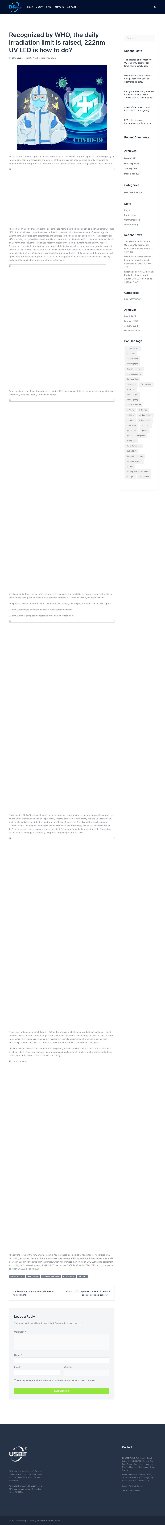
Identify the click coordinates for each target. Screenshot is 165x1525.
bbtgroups (17, 58)
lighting (144, 430)
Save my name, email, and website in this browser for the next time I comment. (56, 1380)
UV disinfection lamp (135, 456)
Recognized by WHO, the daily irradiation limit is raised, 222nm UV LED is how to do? (139, 94)
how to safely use (134, 405)
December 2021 (132, 173)
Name (18, 1355)
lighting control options (136, 435)
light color (146, 425)
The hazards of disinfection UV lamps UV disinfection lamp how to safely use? (137, 62)
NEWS (48, 7)
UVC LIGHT (82, 1276)
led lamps (143, 410)
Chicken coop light (134, 369)
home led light (132, 394)
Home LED (131, 389)
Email (17, 1367)
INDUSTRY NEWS (48, 58)
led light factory (145, 415)
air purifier (131, 353)
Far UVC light (33, 1276)
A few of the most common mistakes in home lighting (137, 109)
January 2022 (131, 168)
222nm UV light (16, 1276)
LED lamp (130, 410)
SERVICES (59, 7)
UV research (68, 1276)
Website (68, 1367)
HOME (30, 7)
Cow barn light (132, 379)
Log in (127, 210)
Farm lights (131, 384)
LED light (130, 415)
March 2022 (130, 158)
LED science (131, 425)
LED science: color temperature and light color (137, 121)
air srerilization (132, 358)
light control (131, 430)
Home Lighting (132, 400)
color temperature (134, 374)
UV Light (130, 477)
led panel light (145, 420)
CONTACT (71, 7)
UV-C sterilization (134, 446)
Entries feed (130, 215)
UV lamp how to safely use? (138, 471)
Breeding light (132, 364)
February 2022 (131, 163)
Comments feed (132, 219)
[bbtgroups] (15, 7)
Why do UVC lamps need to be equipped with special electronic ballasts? (137, 78)
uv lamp (130, 466)
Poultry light (131, 441)
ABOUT (39, 7)
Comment (20, 1332)
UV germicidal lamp (51, 1276)
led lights (130, 420)
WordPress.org (131, 224)
